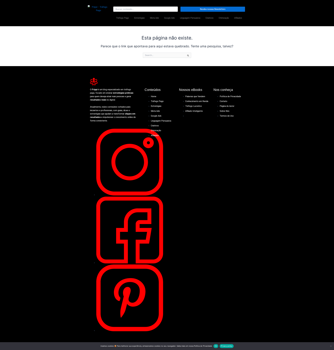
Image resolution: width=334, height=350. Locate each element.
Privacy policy (226, 346)
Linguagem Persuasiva (190, 18)
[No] (330, 346)
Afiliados (238, 18)
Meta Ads (154, 18)
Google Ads (169, 18)
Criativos (209, 18)
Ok (216, 346)
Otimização (224, 18)
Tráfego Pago (122, 18)
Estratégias (139, 18)
